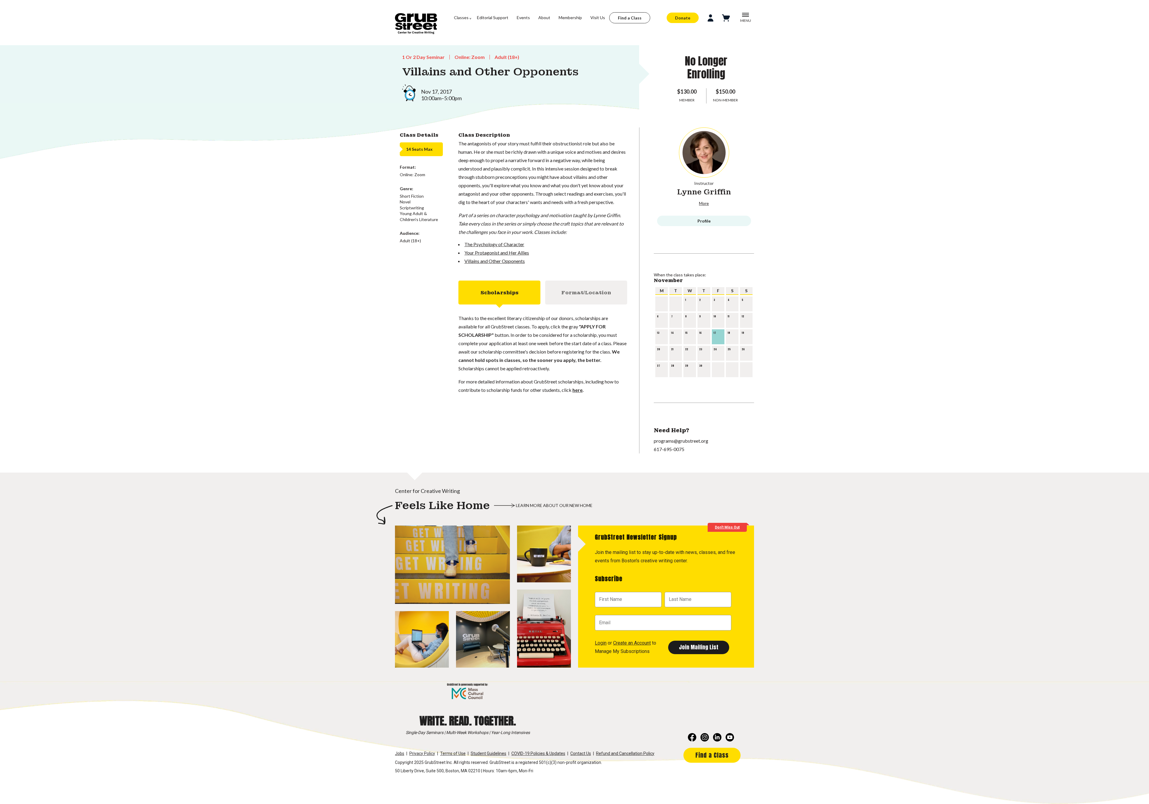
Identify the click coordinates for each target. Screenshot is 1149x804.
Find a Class (630, 17)
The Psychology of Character (494, 244)
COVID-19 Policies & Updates (538, 753)
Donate (682, 17)
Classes (461, 17)
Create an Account (632, 643)
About (544, 17)
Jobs (399, 753)
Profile (704, 220)
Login (601, 643)
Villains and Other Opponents (494, 261)
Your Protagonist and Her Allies (496, 252)
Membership (570, 17)
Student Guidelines (488, 753)
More (704, 203)
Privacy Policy (422, 753)
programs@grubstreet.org (681, 441)
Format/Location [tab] (586, 293)
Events (523, 17)
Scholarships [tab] (500, 293)
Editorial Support (492, 17)
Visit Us (597, 17)
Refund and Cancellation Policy (625, 753)
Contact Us (580, 753)
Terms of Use (453, 753)
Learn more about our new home (554, 505)
